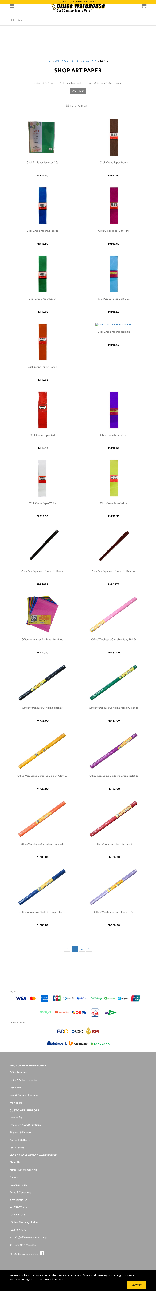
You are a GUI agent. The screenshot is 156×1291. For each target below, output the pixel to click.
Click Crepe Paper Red (42, 435)
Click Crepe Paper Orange (42, 367)
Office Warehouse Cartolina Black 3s (42, 707)
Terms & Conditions (20, 1192)
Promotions (16, 1103)
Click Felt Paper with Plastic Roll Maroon (114, 571)
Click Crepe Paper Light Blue (114, 299)
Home (49, 61)
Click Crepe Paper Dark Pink (113, 230)
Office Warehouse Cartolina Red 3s (113, 844)
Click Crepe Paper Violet (113, 435)
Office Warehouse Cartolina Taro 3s (113, 912)
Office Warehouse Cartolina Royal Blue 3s (42, 912)
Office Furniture (18, 1072)
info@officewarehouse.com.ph (30, 1237)
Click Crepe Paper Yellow (113, 503)
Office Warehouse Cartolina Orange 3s (42, 844)
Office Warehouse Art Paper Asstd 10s (42, 639)
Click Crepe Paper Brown (114, 162)
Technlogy (15, 1087)
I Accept (137, 1285)
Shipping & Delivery (21, 1132)
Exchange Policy (18, 1185)
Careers (14, 1177)
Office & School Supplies (67, 61)
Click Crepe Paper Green (42, 299)
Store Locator (17, 1147)
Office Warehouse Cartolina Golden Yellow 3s (42, 776)
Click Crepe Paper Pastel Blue (114, 332)
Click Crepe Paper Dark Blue (42, 230)
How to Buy (16, 1117)
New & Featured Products (24, 1095)
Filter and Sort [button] (79, 105)
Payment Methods (20, 1140)
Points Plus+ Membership (23, 1170)
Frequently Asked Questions (25, 1125)
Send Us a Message (24, 1245)
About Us (15, 1162)
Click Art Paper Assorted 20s (42, 162)
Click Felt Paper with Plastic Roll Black (42, 571)
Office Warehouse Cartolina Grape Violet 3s (113, 776)
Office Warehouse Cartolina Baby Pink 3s (113, 639)
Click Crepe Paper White (42, 503)
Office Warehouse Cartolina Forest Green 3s (113, 707)
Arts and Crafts (90, 61)
